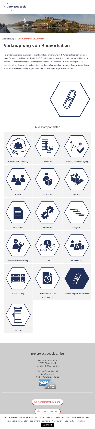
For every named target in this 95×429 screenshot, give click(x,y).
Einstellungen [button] (81, 421)
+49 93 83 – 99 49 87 (51, 366)
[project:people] (14, 6)
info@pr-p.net (47, 374)
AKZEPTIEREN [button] (47, 425)
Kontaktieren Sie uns (48, 401)
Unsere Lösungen (9, 38)
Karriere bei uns (49, 411)
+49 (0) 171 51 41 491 (50, 376)
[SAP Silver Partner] (47, 384)
